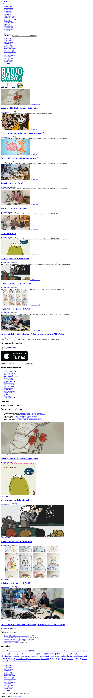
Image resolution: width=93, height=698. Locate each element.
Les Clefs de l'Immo (10, 384)
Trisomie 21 (85, 659)
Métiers (24, 659)
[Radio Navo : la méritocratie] (16, 204)
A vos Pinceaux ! (9, 27)
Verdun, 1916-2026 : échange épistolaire (19, 108)
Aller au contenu (5, 1)
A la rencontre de (9, 13)
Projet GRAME (8, 29)
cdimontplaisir (5, 112)
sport (77, 658)
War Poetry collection (25, 661)
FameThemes (17, 696)
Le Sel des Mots (9, 17)
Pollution (38, 659)
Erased (68, 651)
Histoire (42, 654)
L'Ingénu (9, 656)
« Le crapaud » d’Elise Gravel (15, 258)
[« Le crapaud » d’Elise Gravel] (16, 255)
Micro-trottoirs (8, 26)
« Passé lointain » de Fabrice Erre (16, 284)
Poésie (44, 659)
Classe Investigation (10, 16)
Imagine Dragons (66, 654)
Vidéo (12, 661)
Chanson (23, 651)
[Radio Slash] (12, 88)
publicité (54, 658)
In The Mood (8, 21)
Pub (5, 394)
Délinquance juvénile (52, 651)
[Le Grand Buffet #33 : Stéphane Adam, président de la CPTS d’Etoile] (16, 330)
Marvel (75, 656)
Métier (18, 659)
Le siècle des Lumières (26, 656)
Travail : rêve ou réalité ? (13, 183)
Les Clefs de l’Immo (10, 19)
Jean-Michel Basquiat (83, 654)
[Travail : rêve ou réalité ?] (16, 179)
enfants (61, 651)
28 (13, 347)
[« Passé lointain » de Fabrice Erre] (16, 280)
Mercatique (82, 656)
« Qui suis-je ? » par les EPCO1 (15, 309)
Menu (2, 3)
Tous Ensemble (8, 8)
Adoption (3, 651)
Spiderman (70, 659)
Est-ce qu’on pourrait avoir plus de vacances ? (22, 133)
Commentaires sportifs (10, 376)
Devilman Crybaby (42, 651)
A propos (7, 30)
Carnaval (18, 651)
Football (84, 651)
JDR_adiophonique (10, 22)
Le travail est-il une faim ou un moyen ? (19, 158)
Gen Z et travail (8, 233)
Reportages (7, 24)
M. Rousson (57, 656)
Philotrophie (7, 11)
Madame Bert (66, 656)
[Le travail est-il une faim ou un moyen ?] (16, 154)
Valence (4, 661)
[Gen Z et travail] (16, 229)
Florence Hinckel (74, 651)
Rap (64, 659)
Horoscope (54, 653)
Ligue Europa (36, 656)
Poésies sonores (8, 9)
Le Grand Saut (16, 656)
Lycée (52, 656)
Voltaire (17, 661)
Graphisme (5, 654)
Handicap (16, 654)
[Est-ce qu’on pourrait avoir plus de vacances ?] (16, 129)
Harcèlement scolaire (30, 654)
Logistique (44, 656)
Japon (74, 654)
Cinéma (31, 650)
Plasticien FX (31, 659)
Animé (11, 651)
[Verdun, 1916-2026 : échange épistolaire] (16, 104)
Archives (3, 405)
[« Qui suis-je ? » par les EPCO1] (16, 305)
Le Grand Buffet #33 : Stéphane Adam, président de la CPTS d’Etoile (33, 334)
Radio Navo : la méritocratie (14, 208)
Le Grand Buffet (9, 6)
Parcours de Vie (8, 14)
